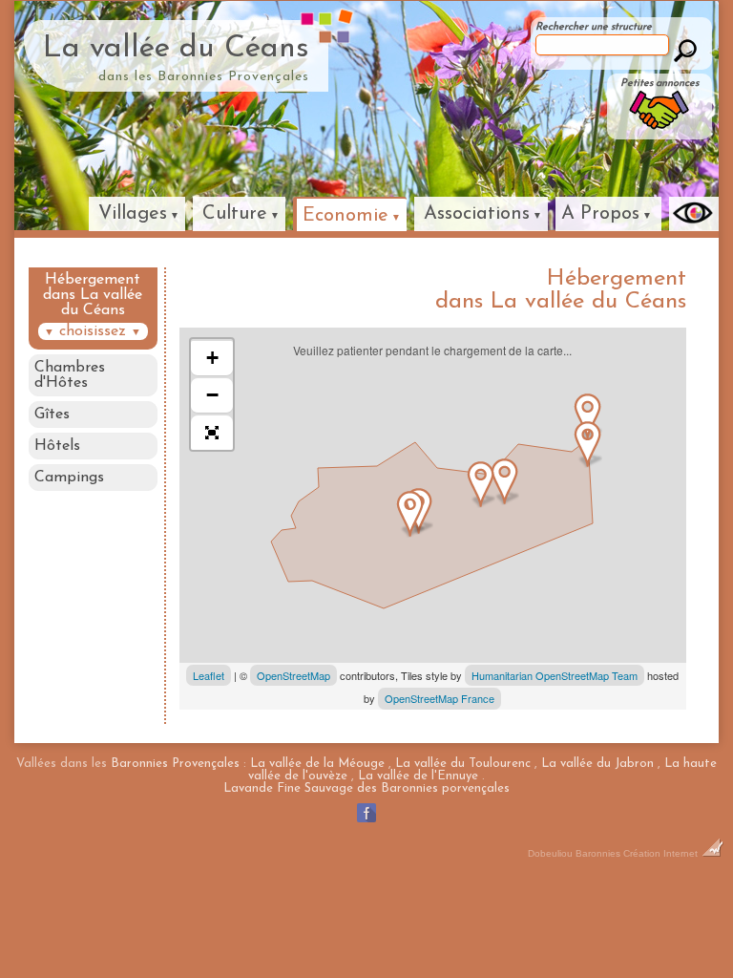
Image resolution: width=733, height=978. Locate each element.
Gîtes (52, 414)
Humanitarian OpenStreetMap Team (554, 675)
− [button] (212, 395)
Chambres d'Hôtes (69, 375)
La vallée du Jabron (597, 763)
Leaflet (208, 675)
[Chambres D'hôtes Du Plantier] (588, 416)
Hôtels (57, 446)
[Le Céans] (410, 514)
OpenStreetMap (293, 675)
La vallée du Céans (176, 48)
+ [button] (212, 358)
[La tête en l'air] (588, 444)
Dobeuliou (550, 853)
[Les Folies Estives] (505, 481)
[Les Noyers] (481, 484)
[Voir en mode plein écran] (212, 432)
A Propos (600, 213)
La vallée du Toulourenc (463, 763)
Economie (345, 215)
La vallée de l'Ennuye (418, 776)
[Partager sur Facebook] (366, 822)
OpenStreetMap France (439, 698)
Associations (477, 213)
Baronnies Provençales (175, 763)
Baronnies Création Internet (638, 853)
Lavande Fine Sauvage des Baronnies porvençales (366, 788)
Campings (69, 477)
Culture (234, 213)
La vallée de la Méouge (317, 763)
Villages (132, 213)
